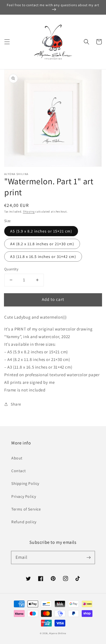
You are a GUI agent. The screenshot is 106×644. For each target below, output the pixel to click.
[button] (7, 42)
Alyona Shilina (57, 633)
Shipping (29, 211)
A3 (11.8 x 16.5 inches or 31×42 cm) (43, 256)
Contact (18, 470)
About (17, 458)
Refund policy (23, 521)
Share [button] (16, 404)
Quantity (11, 269)
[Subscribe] (88, 557)
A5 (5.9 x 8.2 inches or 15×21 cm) (41, 231)
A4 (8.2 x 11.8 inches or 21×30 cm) (42, 243)
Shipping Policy (25, 483)
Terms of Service (26, 509)
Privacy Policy (23, 496)
